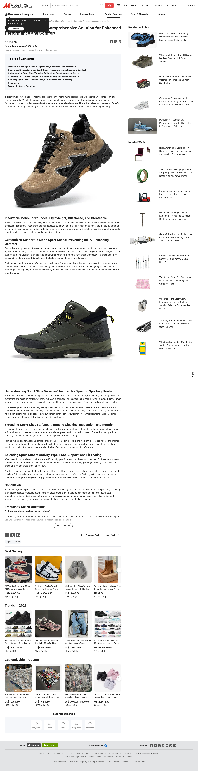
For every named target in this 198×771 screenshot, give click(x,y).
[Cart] (125, 5)
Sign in (133, 5)
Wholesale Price (115, 753)
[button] (101, 5)
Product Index (145, 753)
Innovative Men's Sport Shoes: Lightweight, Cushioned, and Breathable (42, 66)
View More (16, 28)
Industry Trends (87, 14)
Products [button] (42, 5)
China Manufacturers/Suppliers (77, 753)
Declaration (127, 762)
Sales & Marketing (140, 14)
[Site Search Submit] (109, 5)
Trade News (48, 14)
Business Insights (20, 14)
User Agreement (113, 762)
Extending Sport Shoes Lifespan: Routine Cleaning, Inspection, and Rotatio (44, 76)
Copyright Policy (13, 541)
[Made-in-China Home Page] (17, 5)
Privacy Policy (140, 762)
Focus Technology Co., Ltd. (80, 762)
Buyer (157, 5)
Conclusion (13, 83)
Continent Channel (130, 753)
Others (161, 14)
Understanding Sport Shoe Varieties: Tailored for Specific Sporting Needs (43, 73)
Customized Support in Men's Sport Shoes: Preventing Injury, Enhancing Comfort (47, 70)
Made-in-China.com (87, 756)
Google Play (50, 745)
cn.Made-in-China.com (124, 756)
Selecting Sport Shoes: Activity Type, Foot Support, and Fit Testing (40, 79)
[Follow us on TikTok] (155, 745)
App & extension (173, 5)
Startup (67, 14)
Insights (156, 753)
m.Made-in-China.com (105, 756)
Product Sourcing (113, 14)
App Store (33, 745)
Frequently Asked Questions (21, 86)
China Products (57, 753)
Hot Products (44, 753)
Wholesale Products (99, 753)
